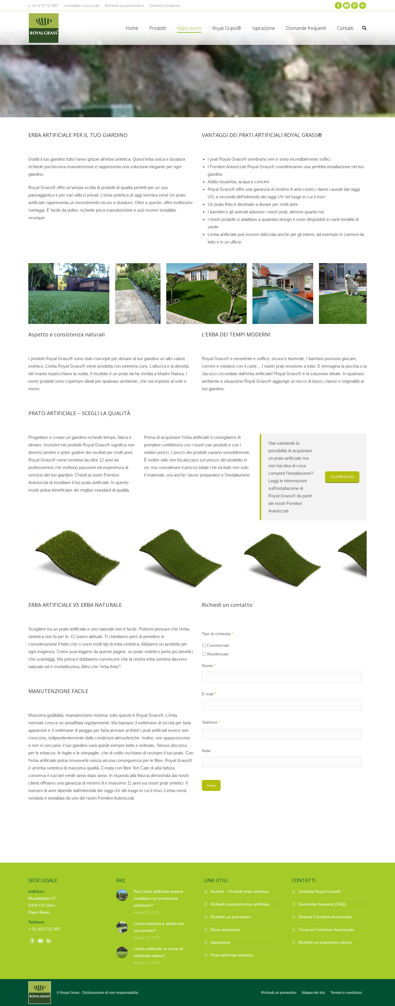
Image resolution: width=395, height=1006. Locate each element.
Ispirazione (220, 942)
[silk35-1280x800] (179, 558)
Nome (208, 665)
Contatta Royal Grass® (319, 891)
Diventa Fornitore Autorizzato (325, 917)
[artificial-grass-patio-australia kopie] (282, 293)
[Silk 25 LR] (279, 558)
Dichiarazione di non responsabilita (110, 993)
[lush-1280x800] (76, 558)
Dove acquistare (225, 929)
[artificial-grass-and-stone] (137, 293)
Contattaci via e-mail (81, 5)
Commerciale (218, 645)
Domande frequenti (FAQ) (322, 904)
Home (290, 81)
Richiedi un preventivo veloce (325, 942)
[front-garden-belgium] (206, 293)
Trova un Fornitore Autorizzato (326, 929)
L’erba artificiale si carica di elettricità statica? (158, 952)
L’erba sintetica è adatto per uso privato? (159, 927)
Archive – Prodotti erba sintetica (240, 891)
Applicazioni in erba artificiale (324, 81)
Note (206, 750)
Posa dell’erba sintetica (232, 955)
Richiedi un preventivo (231, 917)
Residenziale (217, 654)
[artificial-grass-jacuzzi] (68, 293)
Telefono (211, 722)
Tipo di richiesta (217, 633)
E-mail (209, 694)
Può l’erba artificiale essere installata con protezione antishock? (158, 898)
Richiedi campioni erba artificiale (240, 904)
